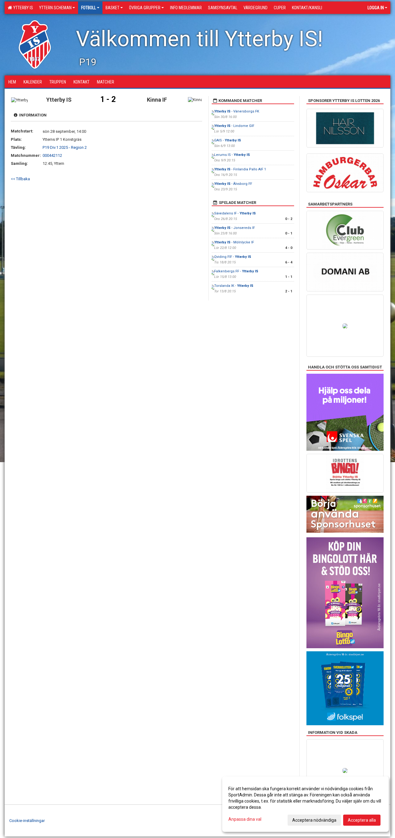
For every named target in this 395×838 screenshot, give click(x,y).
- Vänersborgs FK (236, 111)
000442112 (52, 155)
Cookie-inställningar (27, 820)
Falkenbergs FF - (236, 271)
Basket (112, 7)
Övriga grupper (144, 7)
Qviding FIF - (232, 257)
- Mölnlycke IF (234, 242)
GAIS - (227, 140)
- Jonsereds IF (234, 228)
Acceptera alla (362, 820)
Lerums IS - (232, 155)
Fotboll (88, 7)
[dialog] (305, 804)
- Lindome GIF (234, 126)
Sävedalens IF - (235, 213)
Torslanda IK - (233, 286)
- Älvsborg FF (233, 184)
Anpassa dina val (244, 819)
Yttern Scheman (55, 7)
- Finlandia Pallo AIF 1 (240, 169)
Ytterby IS (22, 7)
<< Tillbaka (20, 179)
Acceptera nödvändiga (314, 820)
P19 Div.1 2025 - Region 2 (65, 147)
